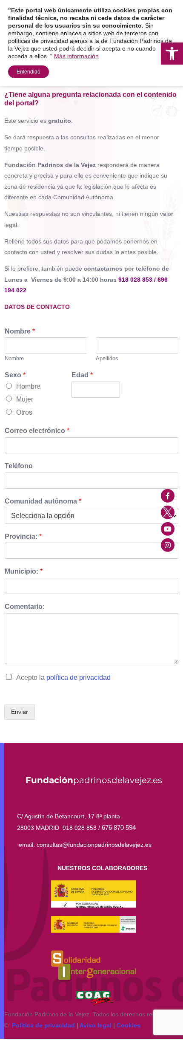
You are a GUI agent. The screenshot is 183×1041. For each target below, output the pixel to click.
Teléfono (19, 466)
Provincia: (23, 536)
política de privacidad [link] (78, 677)
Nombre (20, 331)
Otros (24, 412)
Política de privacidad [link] (43, 1025)
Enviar (19, 712)
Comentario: (25, 606)
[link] (172, 53)
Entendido (28, 72)
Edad (82, 375)
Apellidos (107, 358)
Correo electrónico (37, 430)
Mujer (24, 399)
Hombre (28, 386)
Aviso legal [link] (96, 1025)
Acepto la (63, 677)
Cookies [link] (128, 1025)
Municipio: (24, 571)
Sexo (15, 375)
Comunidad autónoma (43, 501)
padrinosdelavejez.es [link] (94, 780)
